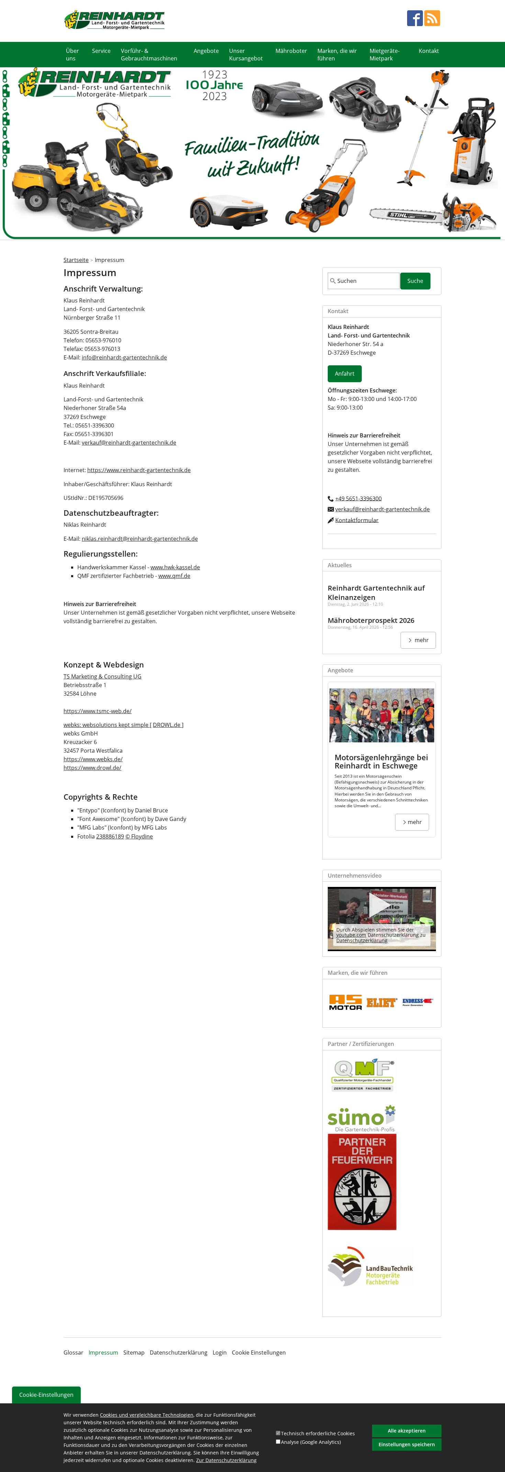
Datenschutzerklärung (362, 940)
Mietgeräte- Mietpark (385, 54)
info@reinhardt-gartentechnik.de (124, 357)
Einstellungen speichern (407, 1444)
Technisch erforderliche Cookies (318, 1433)
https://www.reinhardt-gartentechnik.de (139, 470)
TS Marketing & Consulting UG (103, 676)
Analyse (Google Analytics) (311, 1442)
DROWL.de (167, 725)
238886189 (110, 836)
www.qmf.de (174, 576)
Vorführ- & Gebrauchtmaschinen (149, 54)
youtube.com (351, 935)
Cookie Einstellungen (259, 1352)
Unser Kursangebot (246, 54)
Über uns (72, 54)
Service (101, 51)
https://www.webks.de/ (93, 759)
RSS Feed (432, 18)
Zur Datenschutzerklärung (226, 1460)
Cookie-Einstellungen (46, 1395)
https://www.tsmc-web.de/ (98, 711)
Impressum (103, 1352)
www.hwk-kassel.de (175, 567)
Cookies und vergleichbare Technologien (146, 1415)
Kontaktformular (357, 520)
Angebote (206, 51)
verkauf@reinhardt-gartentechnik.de (129, 442)
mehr (421, 640)
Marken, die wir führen (337, 54)
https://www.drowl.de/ (92, 768)
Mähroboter (291, 51)
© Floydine (139, 836)
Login (220, 1352)
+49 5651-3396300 (358, 498)
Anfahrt (345, 373)
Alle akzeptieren (407, 1430)
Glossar (73, 1352)
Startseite (76, 260)
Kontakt (429, 51)
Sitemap (134, 1352)
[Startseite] (115, 20)
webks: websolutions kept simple (107, 725)
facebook (415, 18)
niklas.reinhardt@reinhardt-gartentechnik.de (140, 539)
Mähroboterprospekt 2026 (371, 620)
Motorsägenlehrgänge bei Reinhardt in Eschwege (381, 761)
